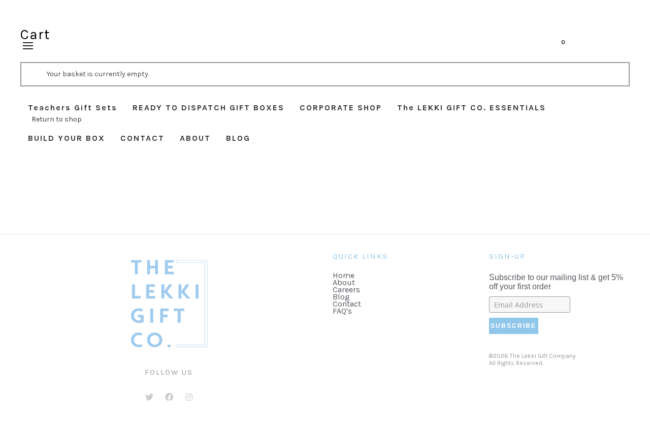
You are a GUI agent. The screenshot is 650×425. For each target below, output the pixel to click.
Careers (346, 289)
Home (343, 275)
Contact (347, 304)
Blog (341, 296)
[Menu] (28, 46)
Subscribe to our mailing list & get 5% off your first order (556, 282)
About (344, 282)
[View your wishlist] (577, 46)
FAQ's (342, 311)
